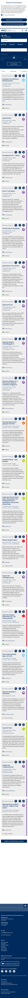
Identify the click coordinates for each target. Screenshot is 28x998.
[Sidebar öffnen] (26, 30)
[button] (23, 71)
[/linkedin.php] (14, 971)
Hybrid (21, 44)
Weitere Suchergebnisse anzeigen (14, 841)
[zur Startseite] (8, 30)
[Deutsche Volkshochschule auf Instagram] (6, 971)
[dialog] (14, 14)
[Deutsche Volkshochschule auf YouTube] (10, 971)
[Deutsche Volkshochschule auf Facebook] (2, 971)
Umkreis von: (4, 54)
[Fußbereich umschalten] (25, 906)
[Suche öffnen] (22, 30)
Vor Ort (4, 44)
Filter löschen (13, 71)
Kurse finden (14, 64)
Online (13, 44)
